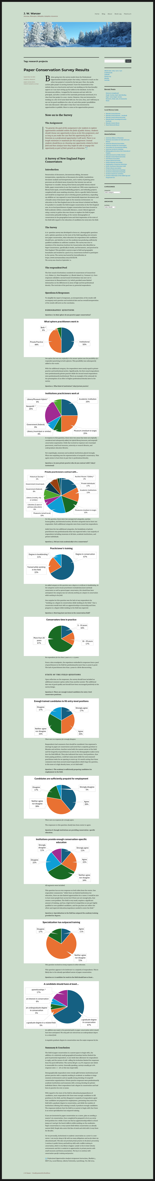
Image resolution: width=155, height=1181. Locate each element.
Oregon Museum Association (114, 162)
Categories (107, 190)
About (110, 14)
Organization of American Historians (116, 164)
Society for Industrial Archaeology (115, 172)
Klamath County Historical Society (115, 117)
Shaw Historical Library (112, 125)
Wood (107, 101)
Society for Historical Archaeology (115, 170)
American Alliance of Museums (115, 138)
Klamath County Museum (113, 113)
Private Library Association (113, 168)
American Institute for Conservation (116, 145)
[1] (46, 1158)
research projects (29, 84)
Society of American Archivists (114, 174)
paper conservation (29, 82)
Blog (103, 14)
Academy (26, 79)
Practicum (127, 14)
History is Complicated (112, 93)
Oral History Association (113, 158)
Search (128, 61)
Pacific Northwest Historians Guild (116, 166)
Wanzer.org (107, 76)
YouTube (106, 80)
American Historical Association (115, 143)
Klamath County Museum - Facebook (116, 115)
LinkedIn (107, 74)
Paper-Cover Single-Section (114, 97)
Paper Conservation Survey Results (56, 70)
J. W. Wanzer (32, 13)
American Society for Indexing (114, 149)
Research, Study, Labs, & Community (116, 99)
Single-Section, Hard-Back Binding (116, 95)
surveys (36, 84)
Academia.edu (108, 72)
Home (97, 14)
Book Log (118, 14)
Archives (106, 205)
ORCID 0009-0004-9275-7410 (113, 71)
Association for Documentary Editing (116, 147)
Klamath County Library (112, 123)
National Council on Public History (115, 155)
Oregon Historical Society (113, 160)
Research (32, 79)
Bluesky (106, 78)
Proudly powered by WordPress (41, 1173)
